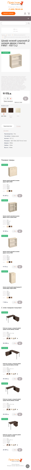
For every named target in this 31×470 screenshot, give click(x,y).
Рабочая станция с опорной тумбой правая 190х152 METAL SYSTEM (12, 400)
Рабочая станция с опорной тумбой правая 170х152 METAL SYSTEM (12, 329)
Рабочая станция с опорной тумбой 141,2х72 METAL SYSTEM (12, 435)
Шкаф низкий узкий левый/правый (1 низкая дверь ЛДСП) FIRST (12, 287)
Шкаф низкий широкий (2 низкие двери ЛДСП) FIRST (11, 181)
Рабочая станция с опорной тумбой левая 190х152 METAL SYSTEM (12, 364)
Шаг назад (15, 31)
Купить (25, 99)
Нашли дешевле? (8, 101)
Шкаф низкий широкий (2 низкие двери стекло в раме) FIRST (11, 216)
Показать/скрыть (28, 18)
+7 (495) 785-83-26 (15, 9)
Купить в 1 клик (18, 102)
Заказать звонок (8, 13)
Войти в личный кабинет (25, 13)
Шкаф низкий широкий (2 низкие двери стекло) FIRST (11, 252)
